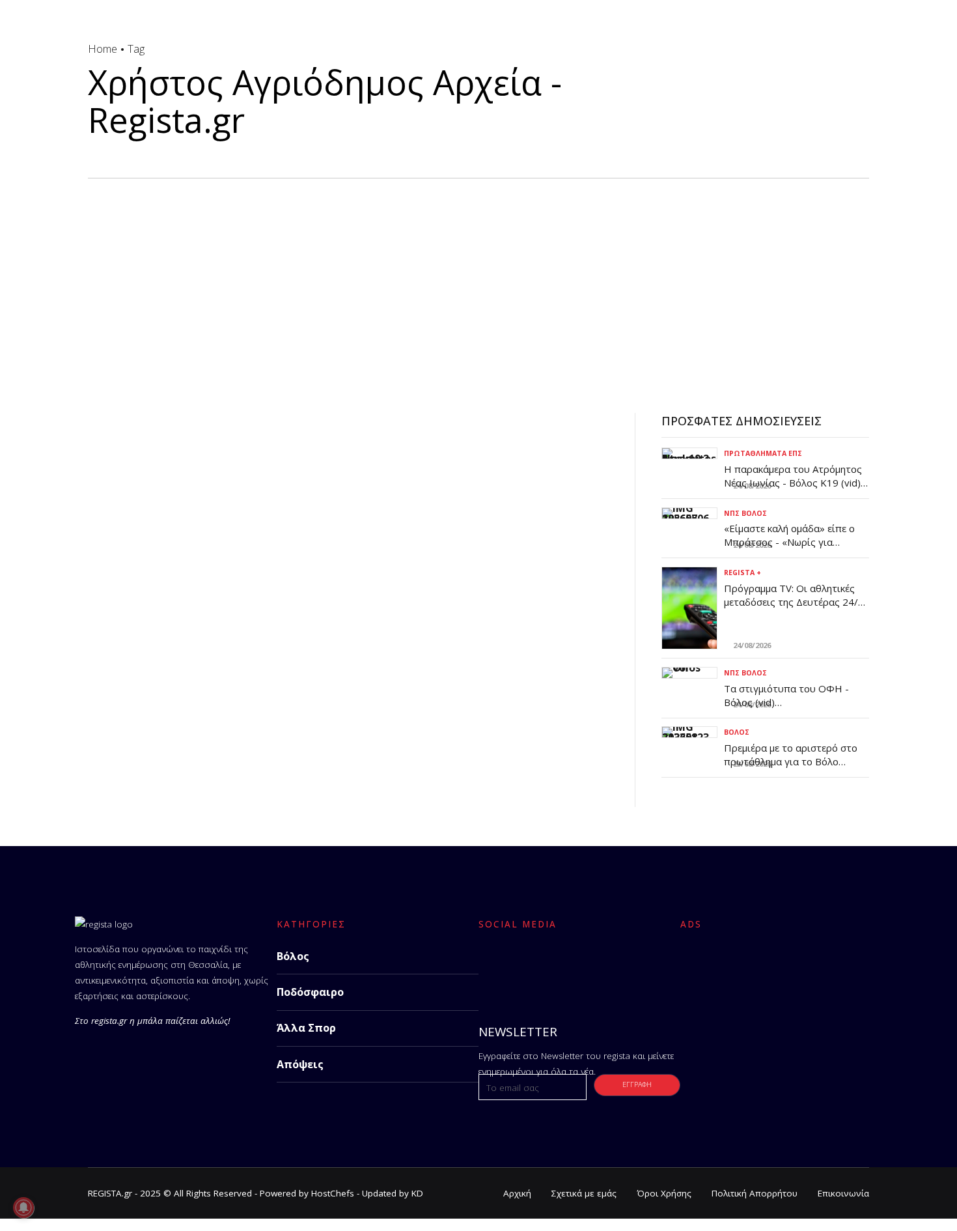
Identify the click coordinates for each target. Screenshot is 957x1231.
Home (102, 48)
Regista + (742, 572)
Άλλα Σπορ (306, 1028)
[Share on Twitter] (125, 711)
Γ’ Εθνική (109, 469)
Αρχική (517, 1193)
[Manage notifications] (23, 1207)
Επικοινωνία (843, 1193)
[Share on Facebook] (98, 711)
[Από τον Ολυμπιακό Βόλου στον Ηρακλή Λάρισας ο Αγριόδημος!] (348, 441)
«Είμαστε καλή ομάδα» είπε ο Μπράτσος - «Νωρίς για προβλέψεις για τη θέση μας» (790, 542)
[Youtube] (595, 967)
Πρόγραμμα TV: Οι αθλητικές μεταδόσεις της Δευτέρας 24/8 (794, 595)
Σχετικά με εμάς (584, 1193)
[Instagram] (561, 967)
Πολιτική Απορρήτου (755, 1193)
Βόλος (736, 732)
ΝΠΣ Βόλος (745, 513)
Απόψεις (300, 1064)
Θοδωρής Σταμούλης (153, 565)
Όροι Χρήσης (664, 1193)
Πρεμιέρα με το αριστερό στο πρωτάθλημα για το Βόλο (790, 754)
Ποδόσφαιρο (310, 992)
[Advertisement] (478, 276)
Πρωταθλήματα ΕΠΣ (763, 453)
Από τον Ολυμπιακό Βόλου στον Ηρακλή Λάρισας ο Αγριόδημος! (307, 519)
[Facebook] (492, 967)
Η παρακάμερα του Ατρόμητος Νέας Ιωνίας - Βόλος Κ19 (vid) (793, 475)
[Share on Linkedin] (151, 711)
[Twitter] (526, 967)
